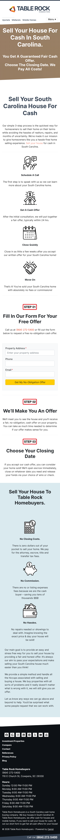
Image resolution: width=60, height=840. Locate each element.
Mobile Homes (29, 20)
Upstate (6, 20)
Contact (6, 749)
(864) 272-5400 (25, 329)
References (7, 753)
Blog (4, 760)
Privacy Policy (9, 757)
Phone (9, 359)
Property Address (16, 348)
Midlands (16, 20)
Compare (7, 745)
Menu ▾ (52, 19)
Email (9, 369)
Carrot (51, 829)
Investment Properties (13, 741)
